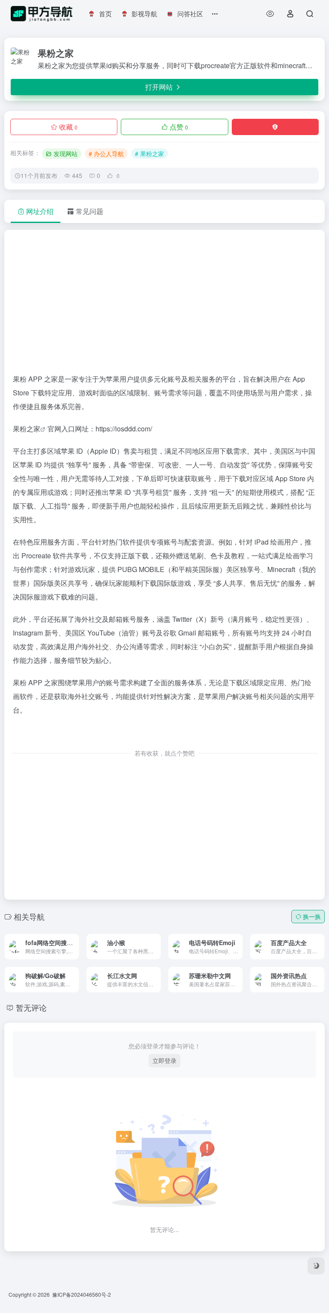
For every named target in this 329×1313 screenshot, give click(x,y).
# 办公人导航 (106, 153)
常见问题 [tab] (89, 211)
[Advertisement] (164, 305)
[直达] (62, 940)
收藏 (68, 127)
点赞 (179, 127)
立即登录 (164, 1060)
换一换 (312, 916)
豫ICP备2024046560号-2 (81, 1294)
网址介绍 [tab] (40, 211)
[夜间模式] (316, 1265)
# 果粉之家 (149, 153)
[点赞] (164, 735)
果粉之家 (26, 429)
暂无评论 (31, 1007)
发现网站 (66, 153)
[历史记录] (270, 13)
